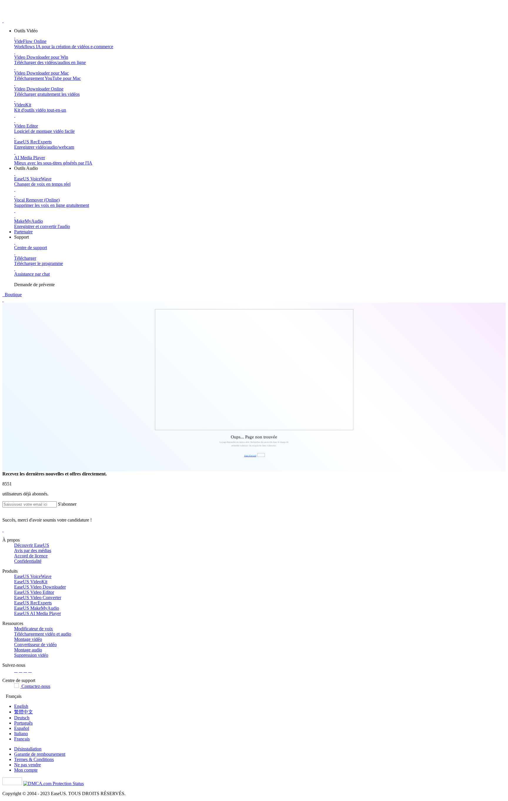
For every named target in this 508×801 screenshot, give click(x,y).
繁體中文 (23, 711)
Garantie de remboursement (39, 754)
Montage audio (28, 649)
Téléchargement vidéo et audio (42, 633)
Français (22, 738)
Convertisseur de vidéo (35, 644)
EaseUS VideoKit (30, 581)
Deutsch (21, 717)
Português (23, 722)
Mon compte (26, 770)
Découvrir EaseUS (31, 545)
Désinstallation (27, 748)
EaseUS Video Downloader (40, 586)
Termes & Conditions (34, 759)
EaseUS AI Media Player (37, 613)
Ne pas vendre (27, 764)
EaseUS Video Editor (34, 592)
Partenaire (23, 231)
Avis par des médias (32, 550)
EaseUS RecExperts (33, 602)
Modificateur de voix (33, 628)
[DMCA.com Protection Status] (53, 783)
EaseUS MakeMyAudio (36, 608)
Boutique (13, 294)
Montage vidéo (28, 639)
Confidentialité (27, 561)
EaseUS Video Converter (37, 597)
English (21, 706)
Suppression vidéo (31, 655)
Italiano (21, 733)
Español (21, 728)
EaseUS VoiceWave (32, 576)
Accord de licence (31, 555)
